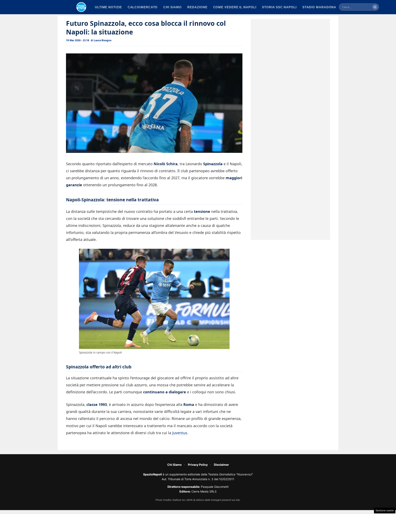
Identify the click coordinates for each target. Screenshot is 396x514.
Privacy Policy (198, 464)
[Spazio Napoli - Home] (81, 7)
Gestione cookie (385, 510)
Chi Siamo (174, 464)
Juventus (179, 432)
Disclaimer (221, 464)
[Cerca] (375, 7)
